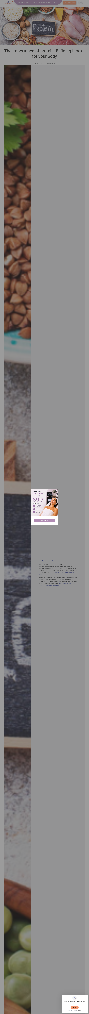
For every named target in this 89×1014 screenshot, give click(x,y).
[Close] (56, 490)
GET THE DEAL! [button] (44, 520)
